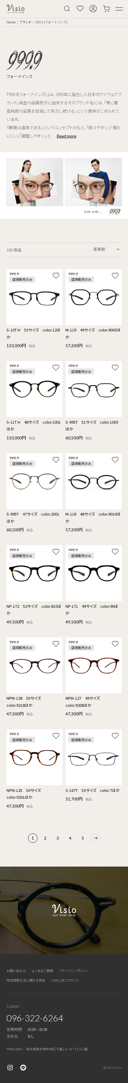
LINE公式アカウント (65, 980)
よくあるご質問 (42, 970)
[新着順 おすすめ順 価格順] (107, 249)
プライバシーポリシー (74, 970)
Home (11, 22)
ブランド (25, 22)
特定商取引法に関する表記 (26, 980)
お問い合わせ (16, 970)
